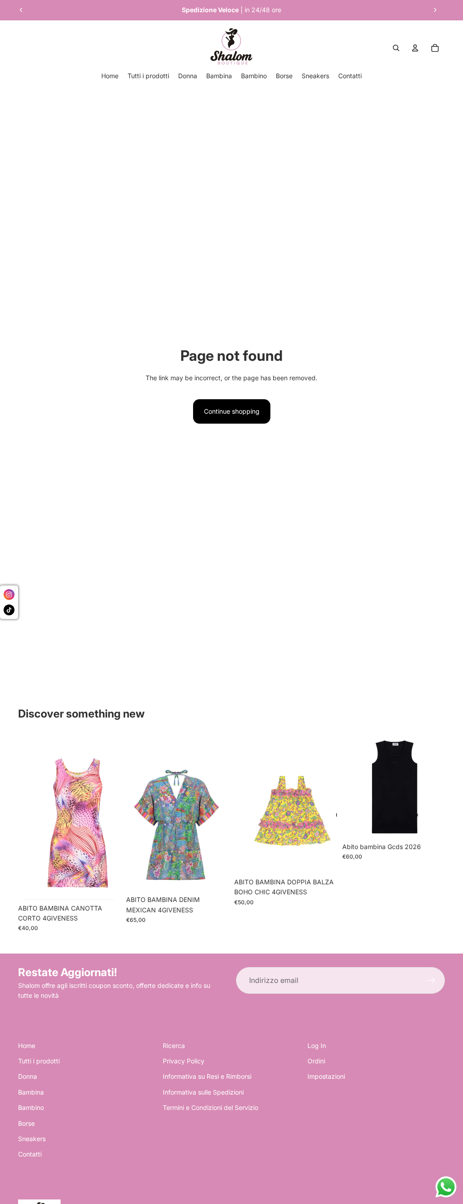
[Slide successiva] (435, 10)
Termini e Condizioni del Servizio (210, 1107)
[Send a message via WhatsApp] (446, 1187)
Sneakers (32, 1139)
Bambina (31, 1092)
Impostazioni (326, 1076)
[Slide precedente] (21, 10)
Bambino (31, 1107)
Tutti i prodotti (39, 1061)
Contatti (30, 1154)
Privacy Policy (183, 1061)
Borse (26, 1123)
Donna (27, 1076)
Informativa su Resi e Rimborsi (207, 1076)
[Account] (415, 48)
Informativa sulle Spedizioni (203, 1092)
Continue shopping (232, 411)
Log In (316, 1045)
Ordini (316, 1061)
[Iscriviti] (431, 980)
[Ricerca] (396, 48)
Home (26, 1045)
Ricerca (174, 1045)
